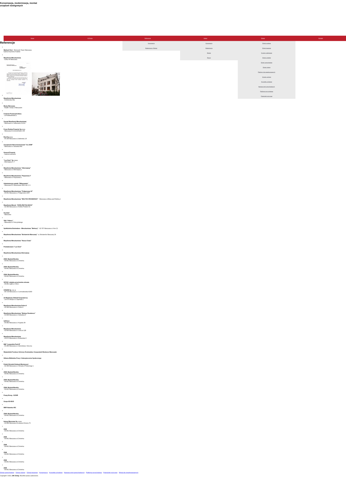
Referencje (148, 38)
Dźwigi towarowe (266, 48)
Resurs (209, 57)
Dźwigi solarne (266, 67)
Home (32, 38)
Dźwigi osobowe (266, 43)
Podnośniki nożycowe (266, 96)
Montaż (209, 53)
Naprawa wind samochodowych (266, 86)
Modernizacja (209, 48)
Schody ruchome (266, 77)
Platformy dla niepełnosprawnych (266, 72)
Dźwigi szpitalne (266, 57)
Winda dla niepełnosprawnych (128, 472)
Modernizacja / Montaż (151, 48)
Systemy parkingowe (266, 53)
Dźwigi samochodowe (266, 62)
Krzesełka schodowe (266, 82)
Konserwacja (151, 43)
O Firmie (90, 38)
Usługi (205, 38)
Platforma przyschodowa (266, 91)
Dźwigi (263, 38)
